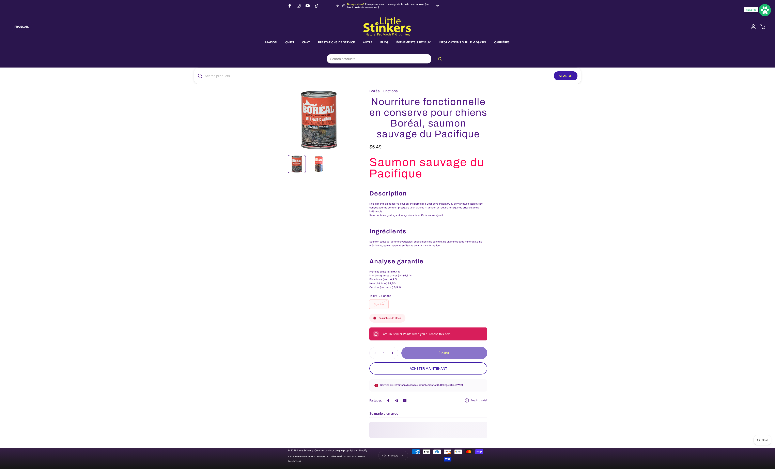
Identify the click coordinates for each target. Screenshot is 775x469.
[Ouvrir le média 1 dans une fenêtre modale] (319, 120)
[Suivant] (437, 5)
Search (566, 76)
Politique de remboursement (301, 456)
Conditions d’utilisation (355, 456)
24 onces (378, 304)
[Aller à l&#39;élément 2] (318, 164)
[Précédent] (337, 5)
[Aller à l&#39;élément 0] (297, 164)
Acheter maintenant (428, 368)
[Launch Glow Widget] (765, 10)
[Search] (440, 58)
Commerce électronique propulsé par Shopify (340, 450)
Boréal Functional (384, 91)
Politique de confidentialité (329, 456)
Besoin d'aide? (479, 400)
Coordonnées (294, 461)
